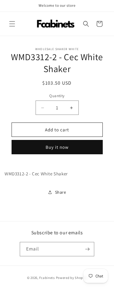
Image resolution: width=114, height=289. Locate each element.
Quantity (56, 95)
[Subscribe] (87, 249)
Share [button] (60, 192)
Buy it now (57, 147)
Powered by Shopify (71, 278)
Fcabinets (47, 278)
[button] (12, 24)
